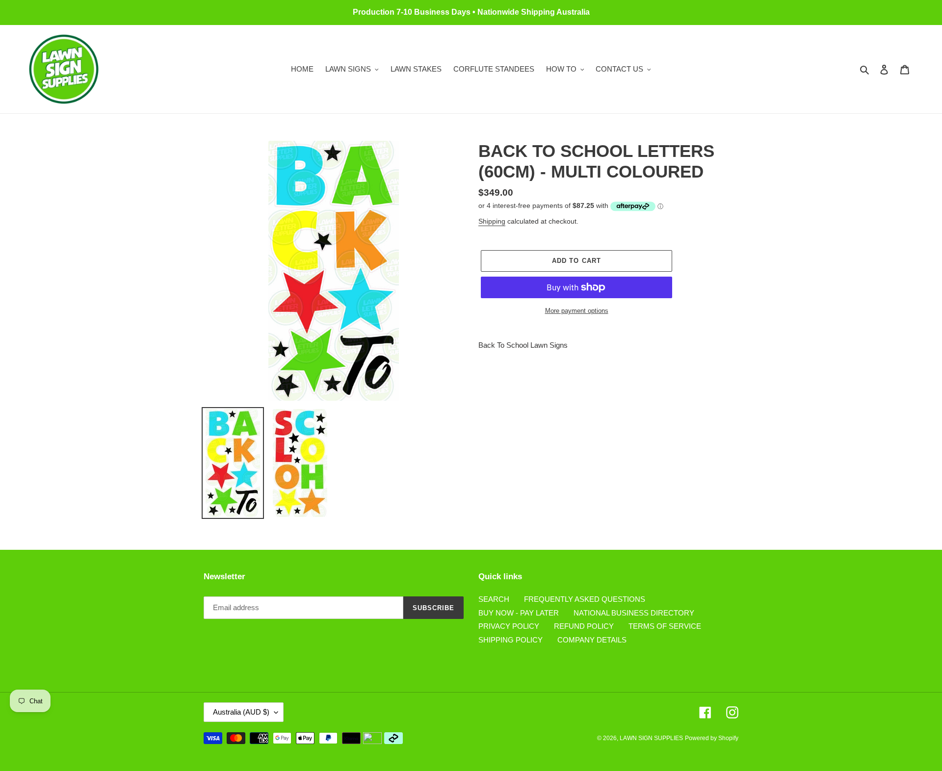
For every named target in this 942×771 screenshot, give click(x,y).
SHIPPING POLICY (510, 640)
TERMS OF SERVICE (664, 626)
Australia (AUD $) (241, 712)
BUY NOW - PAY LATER (518, 613)
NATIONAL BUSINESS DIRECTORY (634, 613)
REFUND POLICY (584, 626)
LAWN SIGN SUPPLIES (651, 738)
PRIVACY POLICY (508, 626)
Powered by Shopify (711, 738)
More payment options (576, 310)
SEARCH (493, 599)
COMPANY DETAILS (592, 640)
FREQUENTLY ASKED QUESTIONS (584, 599)
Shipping (491, 221)
